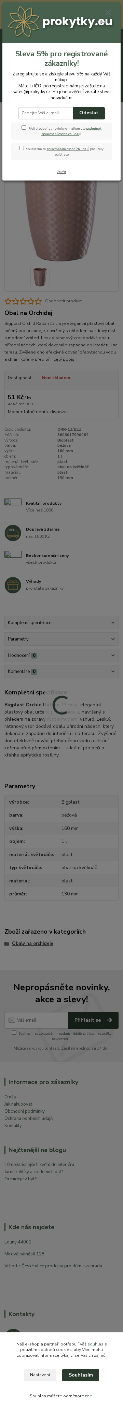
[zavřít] (108, 13)
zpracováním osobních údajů (67, 149)
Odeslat (88, 113)
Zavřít (61, 171)
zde (88, 1396)
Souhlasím (81, 1375)
